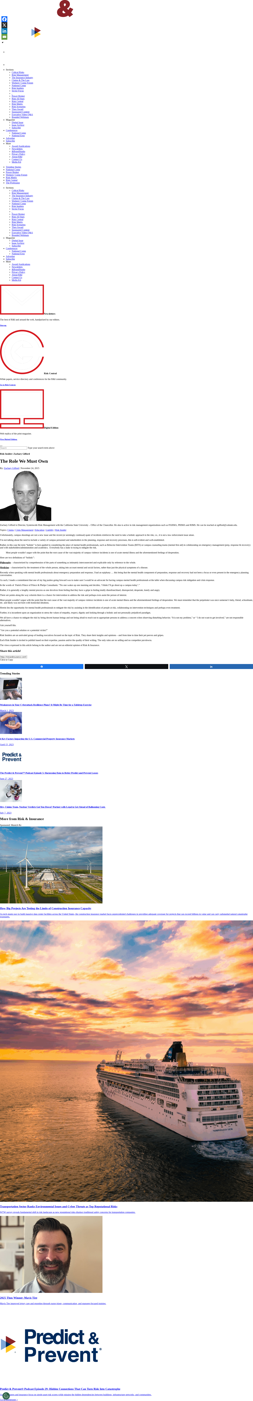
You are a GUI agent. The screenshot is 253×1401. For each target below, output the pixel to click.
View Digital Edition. (8, 439)
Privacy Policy (18, 154)
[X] (4, 25)
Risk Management (20, 75)
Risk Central (17, 101)
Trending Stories (13, 167)
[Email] (4, 37)
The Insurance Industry (22, 77)
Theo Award (17, 109)
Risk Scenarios (18, 106)
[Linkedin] (4, 31)
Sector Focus (18, 91)
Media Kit (16, 162)
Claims (10, 530)
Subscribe (16, 127)
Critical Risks (18, 72)
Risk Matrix (17, 104)
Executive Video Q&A (22, 114)
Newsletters (17, 149)
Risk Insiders (18, 88)
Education (39, 530)
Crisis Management (24, 530)
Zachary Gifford (11, 468)
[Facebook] (4, 19)
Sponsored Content (20, 112)
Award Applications (21, 146)
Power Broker (18, 96)
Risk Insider (60, 530)
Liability (50, 530)
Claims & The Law (21, 80)
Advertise (10, 138)
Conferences (11, 130)
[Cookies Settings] (6, 1396)
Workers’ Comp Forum (22, 83)
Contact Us (17, 159)
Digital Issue (17, 122)
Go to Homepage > (9, 1399)
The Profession (13, 183)
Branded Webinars (20, 117)
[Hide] (2, 42)
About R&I (17, 156)
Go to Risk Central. (8, 385)
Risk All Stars (18, 98)
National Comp (19, 85)
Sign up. (3, 325)
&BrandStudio (18, 151)
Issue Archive (18, 125)
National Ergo (18, 135)
